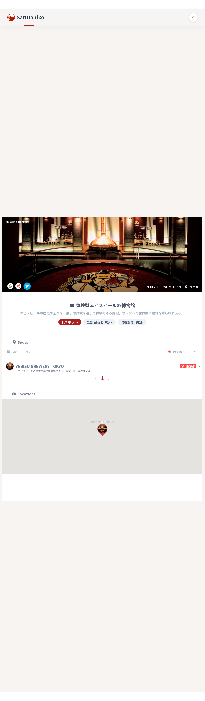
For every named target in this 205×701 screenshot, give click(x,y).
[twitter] (27, 286)
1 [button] (102, 378)
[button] (96, 378)
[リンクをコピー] (193, 17)
